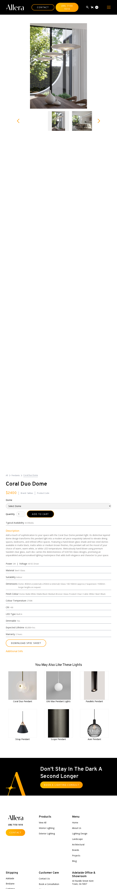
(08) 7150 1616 (67, 7)
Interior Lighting (46, 828)
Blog (74, 861)
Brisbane (10, 883)
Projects (76, 855)
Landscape (77, 839)
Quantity (10, 514)
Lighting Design (79, 833)
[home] (15, 7)
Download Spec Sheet (26, 643)
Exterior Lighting (47, 833)
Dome (9, 500)
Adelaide (10, 878)
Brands (75, 850)
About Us (76, 828)
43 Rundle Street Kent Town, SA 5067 (83, 882)
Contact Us (44, 878)
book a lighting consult (61, 784)
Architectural (78, 844)
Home (75, 822)
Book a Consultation (49, 884)
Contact (43, 7)
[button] (94, 7)
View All (42, 822)
